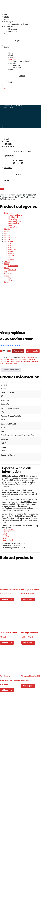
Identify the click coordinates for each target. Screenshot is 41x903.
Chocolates (12, 249)
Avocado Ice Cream (7, 359)
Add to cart (18, 351)
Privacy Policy (7, 825)
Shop (6, 838)
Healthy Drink (13, 217)
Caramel (7, 231)
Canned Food (13, 266)
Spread (6, 282)
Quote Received (7, 831)
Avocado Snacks (21, 359)
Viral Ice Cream (11, 363)
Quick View (10, 579)
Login (6, 47)
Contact (7, 34)
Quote (2, 189)
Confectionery (9, 241)
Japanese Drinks (14, 221)
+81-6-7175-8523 (6, 777)
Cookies (11, 252)
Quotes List (8, 26)
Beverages (8, 213)
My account (13, 29)
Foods (6, 264)
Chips (6, 233)
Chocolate (8, 235)
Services (7, 19)
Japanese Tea (13, 223)
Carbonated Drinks (15, 215)
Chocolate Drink (10, 237)
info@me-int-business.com (13, 105)
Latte (10, 225)
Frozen (6, 268)
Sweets (11, 260)
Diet (9, 258)
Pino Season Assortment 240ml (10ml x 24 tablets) (10, 680)
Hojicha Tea (12, 219)
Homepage (8, 818)
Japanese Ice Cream (22, 361)
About (6, 17)
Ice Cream (12, 270)
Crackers (11, 254)
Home (6, 14)
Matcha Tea (12, 227)
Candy (10, 247)
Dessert (11, 256)
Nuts (10, 280)
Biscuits (7, 229)
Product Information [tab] (11, 370)
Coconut (7, 239)
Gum (5, 272)
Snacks (7, 276)
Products (7, 828)
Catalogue (8, 22)
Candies (11, 245)
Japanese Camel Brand (18, 24)
